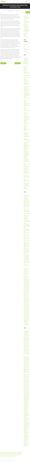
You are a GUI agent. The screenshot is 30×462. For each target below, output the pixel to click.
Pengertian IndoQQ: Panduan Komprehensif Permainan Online (26, 26)
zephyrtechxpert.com (26, 376)
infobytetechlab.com (26, 308)
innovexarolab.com (26, 307)
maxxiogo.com (26, 417)
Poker (17, 10)
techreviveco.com (26, 385)
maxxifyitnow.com (26, 407)
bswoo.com (25, 188)
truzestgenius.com (26, 374)
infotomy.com (25, 272)
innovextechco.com (26, 365)
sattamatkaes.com (26, 229)
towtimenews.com (26, 237)
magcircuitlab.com (26, 367)
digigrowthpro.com (26, 59)
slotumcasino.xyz (26, 152)
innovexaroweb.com (26, 384)
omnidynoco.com (26, 435)
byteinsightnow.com (26, 313)
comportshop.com (26, 168)
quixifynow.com (26, 408)
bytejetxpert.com (26, 322)
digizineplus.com (26, 402)
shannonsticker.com (26, 204)
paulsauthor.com (26, 264)
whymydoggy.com (26, 195)
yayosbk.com (25, 143)
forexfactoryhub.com (26, 86)
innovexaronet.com (26, 359)
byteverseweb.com (26, 393)
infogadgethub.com (26, 332)
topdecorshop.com (26, 169)
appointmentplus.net (26, 176)
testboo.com (25, 138)
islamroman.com (26, 92)
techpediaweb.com (26, 289)
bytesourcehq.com (26, 351)
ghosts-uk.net (25, 69)
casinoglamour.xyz (26, 153)
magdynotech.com (26, 400)
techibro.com (25, 96)
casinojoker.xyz (26, 155)
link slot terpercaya (26, 49)
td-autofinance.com (26, 93)
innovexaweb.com (26, 423)
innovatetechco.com (26, 291)
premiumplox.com (26, 142)
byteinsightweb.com (26, 281)
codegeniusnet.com (26, 349)
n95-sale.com (25, 79)
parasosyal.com (26, 249)
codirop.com (25, 68)
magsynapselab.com (26, 283)
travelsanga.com (26, 171)
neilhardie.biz (25, 144)
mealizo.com (25, 216)
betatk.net (25, 186)
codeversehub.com (26, 392)
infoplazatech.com (26, 343)
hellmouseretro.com (26, 255)
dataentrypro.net (26, 199)
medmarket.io (25, 270)
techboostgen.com (26, 334)
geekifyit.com (25, 228)
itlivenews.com (26, 179)
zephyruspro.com (26, 409)
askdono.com (25, 70)
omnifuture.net (26, 62)
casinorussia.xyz (26, 151)
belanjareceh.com (26, 203)
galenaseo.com (26, 160)
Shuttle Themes (6, 460)
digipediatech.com (26, 279)
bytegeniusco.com (26, 297)
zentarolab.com (26, 440)
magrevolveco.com (26, 315)
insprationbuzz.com (26, 205)
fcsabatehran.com (26, 256)
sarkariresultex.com (26, 215)
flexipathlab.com (26, 427)
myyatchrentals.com (26, 224)
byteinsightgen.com (26, 304)
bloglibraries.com (26, 245)
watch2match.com (26, 159)
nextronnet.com (26, 419)
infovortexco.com (26, 377)
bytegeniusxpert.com (26, 344)
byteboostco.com (26, 369)
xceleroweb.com (26, 442)
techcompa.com (26, 88)
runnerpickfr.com (26, 61)
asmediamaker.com (26, 220)
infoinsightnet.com (26, 350)
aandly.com (25, 187)
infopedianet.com (26, 398)
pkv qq (25, 48)
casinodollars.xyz (26, 154)
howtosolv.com (26, 135)
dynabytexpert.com (26, 415)
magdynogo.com (26, 324)
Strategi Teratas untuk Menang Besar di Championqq (26, 30)
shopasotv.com (26, 170)
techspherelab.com (26, 390)
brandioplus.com (26, 424)
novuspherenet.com (26, 432)
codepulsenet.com (26, 399)
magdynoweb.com (26, 383)
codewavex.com (26, 368)
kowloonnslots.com (26, 95)
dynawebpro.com (26, 425)
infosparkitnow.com (26, 340)
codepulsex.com (26, 381)
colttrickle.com (26, 60)
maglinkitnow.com (26, 280)
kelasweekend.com (26, 185)
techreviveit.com (26, 295)
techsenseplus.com (26, 299)
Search (25, 10)
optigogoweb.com (26, 443)
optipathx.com (26, 410)
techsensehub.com (26, 335)
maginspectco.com (26, 323)
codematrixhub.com (26, 298)
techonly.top (25, 71)
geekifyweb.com (26, 342)
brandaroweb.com (26, 444)
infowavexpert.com (26, 296)
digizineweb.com (26, 356)
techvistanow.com (26, 360)
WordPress (12, 460)
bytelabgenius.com (26, 290)
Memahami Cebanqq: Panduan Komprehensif (26, 21)
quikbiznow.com (26, 441)
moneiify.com (25, 223)
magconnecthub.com (26, 394)
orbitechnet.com (26, 433)
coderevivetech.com (26, 314)
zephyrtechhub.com (26, 436)
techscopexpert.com (26, 288)
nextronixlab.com (26, 411)
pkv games (11, 11)
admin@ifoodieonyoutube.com (10, 10)
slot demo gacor (26, 44)
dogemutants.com (26, 257)
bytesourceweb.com (26, 312)
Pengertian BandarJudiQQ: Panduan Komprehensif (26, 35)
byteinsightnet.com (26, 352)
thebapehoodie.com (26, 248)
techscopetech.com (26, 382)
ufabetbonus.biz (26, 184)
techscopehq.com (26, 401)
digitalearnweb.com (26, 196)
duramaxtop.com (26, 258)
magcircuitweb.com (26, 287)
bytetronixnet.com (26, 321)
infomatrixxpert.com (26, 358)
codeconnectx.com (26, 357)
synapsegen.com (26, 426)
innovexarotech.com (26, 316)
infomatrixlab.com (26, 391)
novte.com (25, 121)
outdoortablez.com (26, 271)
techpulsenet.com (26, 375)
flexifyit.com (25, 416)
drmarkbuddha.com (26, 117)
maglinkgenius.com (26, 366)
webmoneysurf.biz (26, 145)
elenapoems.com (26, 254)
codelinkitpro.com (26, 333)
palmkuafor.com (26, 198)
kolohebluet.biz (26, 146)
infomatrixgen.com (26, 306)
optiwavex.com (26, 434)
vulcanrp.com (25, 100)
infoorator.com (26, 120)
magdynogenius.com (26, 282)
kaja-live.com (25, 87)
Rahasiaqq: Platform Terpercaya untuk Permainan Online (26, 18)
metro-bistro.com (26, 134)
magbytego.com (26, 348)
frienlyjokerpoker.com (27, 94)
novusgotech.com (26, 418)
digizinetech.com (26, 305)
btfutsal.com (25, 67)
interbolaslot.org (26, 197)
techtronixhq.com (26, 331)
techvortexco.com (26, 341)
